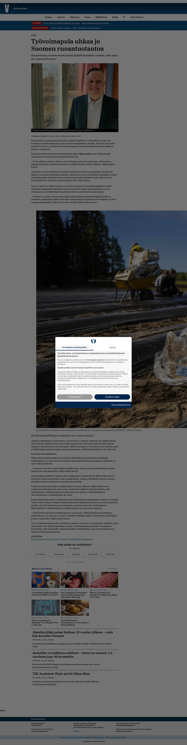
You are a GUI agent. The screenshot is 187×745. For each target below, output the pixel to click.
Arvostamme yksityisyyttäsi (74, 347)
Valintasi (112, 347)
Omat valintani (75, 397)
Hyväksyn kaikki (112, 397)
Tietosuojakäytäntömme (120, 405)
